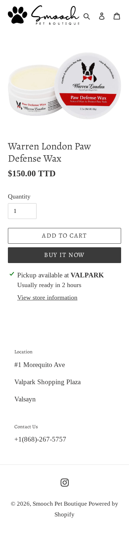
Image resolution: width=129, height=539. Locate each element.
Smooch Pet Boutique (61, 503)
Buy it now (64, 255)
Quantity (19, 196)
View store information (47, 297)
